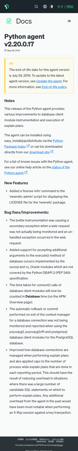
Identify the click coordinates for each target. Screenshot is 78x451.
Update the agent (49, 81)
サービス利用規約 (31, 439)
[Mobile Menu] (69, 21)
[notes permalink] (16, 100)
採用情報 (21, 439)
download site (39, 152)
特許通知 (51, 441)
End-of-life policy (54, 87)
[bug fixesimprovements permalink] (50, 212)
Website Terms (41, 441)
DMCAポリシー (45, 439)
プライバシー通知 (57, 439)
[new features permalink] (30, 183)
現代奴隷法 (59, 441)
